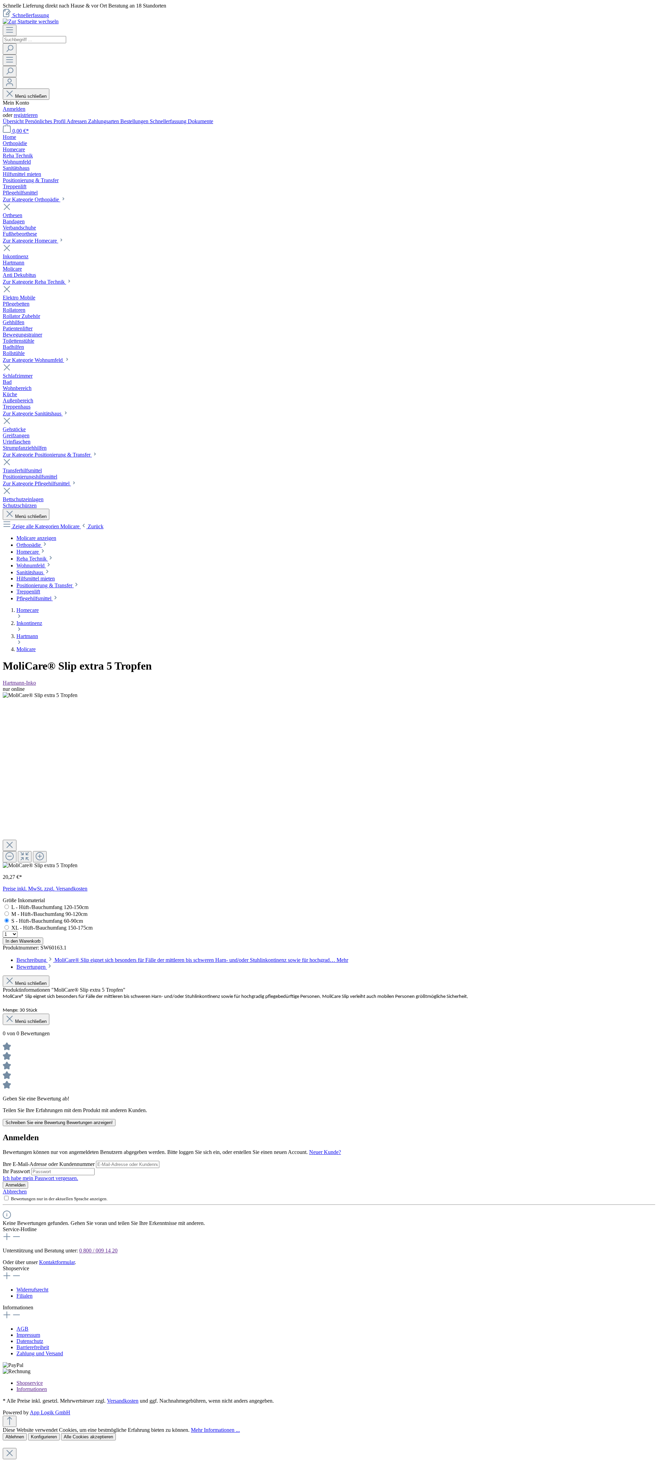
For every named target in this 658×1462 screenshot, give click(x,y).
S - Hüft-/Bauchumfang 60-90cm (47, 921)
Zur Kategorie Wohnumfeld (33, 360)
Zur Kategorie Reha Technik (34, 282)
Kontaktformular (57, 1262)
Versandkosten (122, 1401)
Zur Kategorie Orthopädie (31, 199)
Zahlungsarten (104, 121)
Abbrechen (15, 1191)
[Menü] (9, 30)
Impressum (28, 1335)
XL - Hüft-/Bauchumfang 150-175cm (52, 928)
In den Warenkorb (22, 941)
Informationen (31, 1389)
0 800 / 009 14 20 (98, 1250)
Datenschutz (29, 1341)
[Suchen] (9, 49)
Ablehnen (14, 1436)
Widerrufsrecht (32, 1290)
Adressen (77, 121)
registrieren (26, 115)
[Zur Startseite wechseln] (31, 21)
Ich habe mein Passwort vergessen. (40, 1178)
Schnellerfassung (30, 15)
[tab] (182, 960)
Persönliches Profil (45, 121)
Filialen (24, 1296)
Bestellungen (135, 121)
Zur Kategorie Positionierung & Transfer (47, 455)
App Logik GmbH (50, 1412)
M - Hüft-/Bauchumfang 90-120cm (49, 914)
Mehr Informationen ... (215, 1430)
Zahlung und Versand (39, 1353)
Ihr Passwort (17, 1171)
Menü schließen (31, 96)
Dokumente (200, 121)
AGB (22, 1329)
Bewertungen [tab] (31, 967)
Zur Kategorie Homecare (30, 241)
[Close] (9, 845)
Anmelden (14, 109)
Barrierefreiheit (32, 1347)
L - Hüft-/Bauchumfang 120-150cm (49, 907)
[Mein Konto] (9, 83)
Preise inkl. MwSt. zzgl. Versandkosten (45, 889)
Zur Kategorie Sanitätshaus (33, 413)
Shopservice (29, 1383)
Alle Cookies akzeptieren (88, 1436)
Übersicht (14, 121)
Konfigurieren (44, 1436)
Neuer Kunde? (325, 1152)
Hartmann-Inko (19, 683)
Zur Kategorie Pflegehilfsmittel (37, 483)
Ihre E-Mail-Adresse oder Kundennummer (49, 1164)
